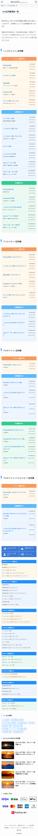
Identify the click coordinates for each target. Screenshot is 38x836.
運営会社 (19, 830)
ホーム (6, 825)
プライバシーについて (15, 827)
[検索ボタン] (36, 2)
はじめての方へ (13, 825)
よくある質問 (30, 825)
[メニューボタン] (2, 2)
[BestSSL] (19, 2)
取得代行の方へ (22, 825)
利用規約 (6, 827)
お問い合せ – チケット (28, 827)
